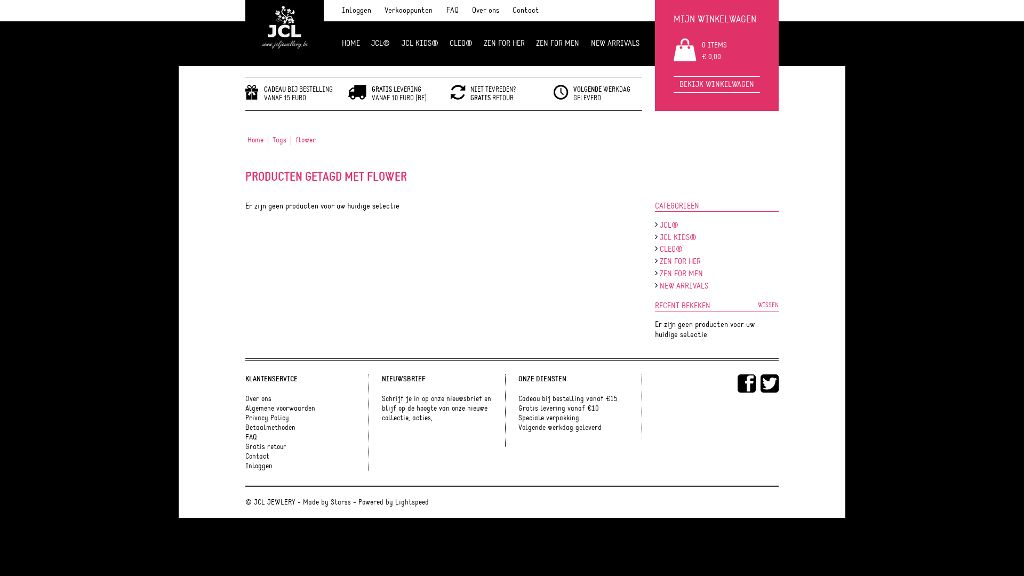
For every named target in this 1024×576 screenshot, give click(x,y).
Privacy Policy (267, 418)
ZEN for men (557, 43)
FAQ (452, 10)
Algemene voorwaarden (280, 408)
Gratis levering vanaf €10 (558, 408)
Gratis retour (265, 447)
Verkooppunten (409, 10)
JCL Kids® (420, 43)
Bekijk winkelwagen (716, 84)
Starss (341, 502)
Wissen (768, 305)
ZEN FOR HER (504, 43)
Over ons (485, 10)
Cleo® (461, 43)
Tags (279, 140)
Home (351, 43)
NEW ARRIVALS (615, 43)
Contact (526, 10)
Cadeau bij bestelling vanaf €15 (568, 399)
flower (305, 140)
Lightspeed (412, 502)
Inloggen (356, 10)
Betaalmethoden (270, 428)
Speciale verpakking (548, 418)
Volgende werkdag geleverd (560, 428)
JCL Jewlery (284, 33)
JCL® (380, 43)
